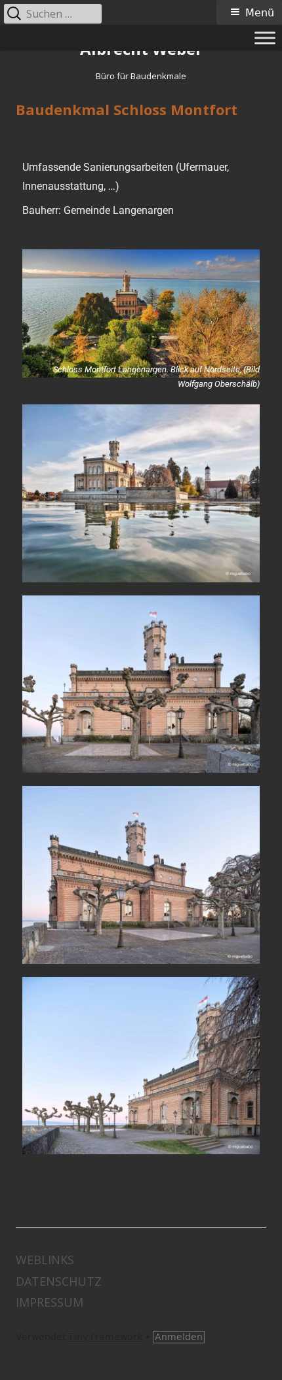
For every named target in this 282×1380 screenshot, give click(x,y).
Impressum (49, 1302)
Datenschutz (59, 1281)
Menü (259, 13)
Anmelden (179, 1337)
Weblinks (45, 1259)
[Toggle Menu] (264, 37)
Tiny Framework (105, 1337)
